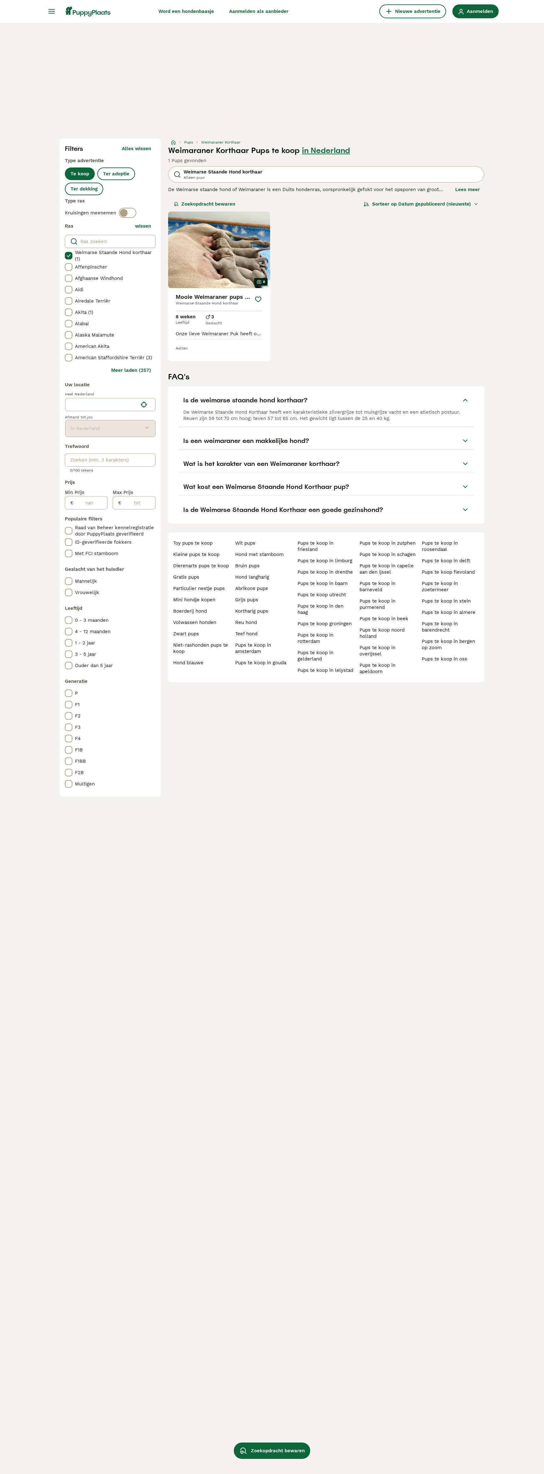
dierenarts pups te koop (201, 566)
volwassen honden (194, 622)
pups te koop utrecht (322, 595)
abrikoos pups (251, 588)
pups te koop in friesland (315, 546)
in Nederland (326, 150)
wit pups (245, 543)
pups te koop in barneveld (377, 586)
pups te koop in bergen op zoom (448, 644)
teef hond (246, 634)
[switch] (127, 213)
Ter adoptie (116, 174)
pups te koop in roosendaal (440, 546)
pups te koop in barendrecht (440, 627)
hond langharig (252, 577)
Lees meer (467, 189)
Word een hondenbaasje (186, 11)
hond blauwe (188, 663)
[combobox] (101, 404)
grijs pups (246, 600)
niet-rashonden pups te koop (200, 648)
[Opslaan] (258, 299)
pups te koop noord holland (382, 633)
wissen (143, 226)
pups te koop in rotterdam (315, 638)
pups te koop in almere (448, 612)
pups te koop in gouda (260, 663)
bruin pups (247, 566)
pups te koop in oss (444, 659)
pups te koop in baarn (323, 583)
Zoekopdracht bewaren (208, 204)
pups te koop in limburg (325, 561)
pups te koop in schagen (388, 554)
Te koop (80, 174)
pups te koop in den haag (320, 609)
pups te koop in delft (446, 561)
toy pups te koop (192, 543)
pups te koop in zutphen (388, 543)
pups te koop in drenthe (325, 572)
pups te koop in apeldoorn (377, 668)
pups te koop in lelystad (325, 670)
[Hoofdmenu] (51, 11)
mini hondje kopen (194, 600)
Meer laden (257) (131, 370)
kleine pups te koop (196, 554)
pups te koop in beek (384, 618)
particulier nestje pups (199, 588)
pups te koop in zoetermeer (440, 586)
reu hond (246, 622)
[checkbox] (68, 255)
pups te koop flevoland (448, 572)
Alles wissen (136, 148)
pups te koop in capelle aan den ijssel (387, 569)
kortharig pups (251, 611)
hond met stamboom (259, 554)
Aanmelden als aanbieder (258, 11)
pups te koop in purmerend (377, 604)
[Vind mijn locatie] (144, 404)
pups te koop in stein (446, 601)
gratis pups (186, 577)
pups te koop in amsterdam (253, 648)
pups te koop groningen (325, 623)
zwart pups (186, 634)
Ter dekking (84, 189)
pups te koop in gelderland (315, 656)
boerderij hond (190, 611)
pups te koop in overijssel (377, 651)
